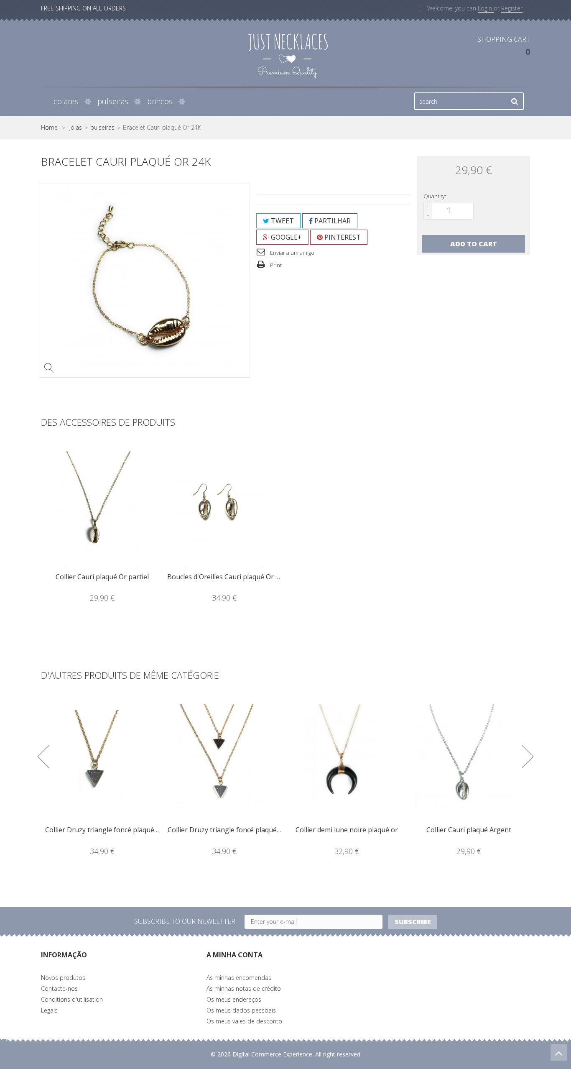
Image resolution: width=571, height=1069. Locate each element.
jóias (75, 127)
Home (49, 127)
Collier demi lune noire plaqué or (347, 829)
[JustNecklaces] (288, 55)
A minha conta (234, 954)
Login (486, 8)
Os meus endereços (233, 999)
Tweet (281, 220)
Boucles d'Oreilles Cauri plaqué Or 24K (227, 576)
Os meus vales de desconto (244, 1021)
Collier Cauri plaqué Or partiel (102, 576)
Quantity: (434, 196)
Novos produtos (63, 978)
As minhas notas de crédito (243, 988)
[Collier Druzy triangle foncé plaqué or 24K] (102, 756)
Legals (49, 1010)
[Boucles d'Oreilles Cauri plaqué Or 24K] (224, 503)
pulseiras (112, 101)
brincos (160, 101)
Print (275, 265)
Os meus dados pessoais (241, 1010)
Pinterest (342, 237)
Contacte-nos (59, 988)
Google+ (285, 237)
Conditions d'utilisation (72, 999)
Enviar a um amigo (291, 252)
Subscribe (413, 921)
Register (512, 8)
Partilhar (332, 220)
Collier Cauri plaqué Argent (468, 829)
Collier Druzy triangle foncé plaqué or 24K (110, 829)
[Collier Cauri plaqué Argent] (469, 756)
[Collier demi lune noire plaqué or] (347, 756)
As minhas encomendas (238, 978)
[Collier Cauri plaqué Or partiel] (102, 503)
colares (66, 101)
